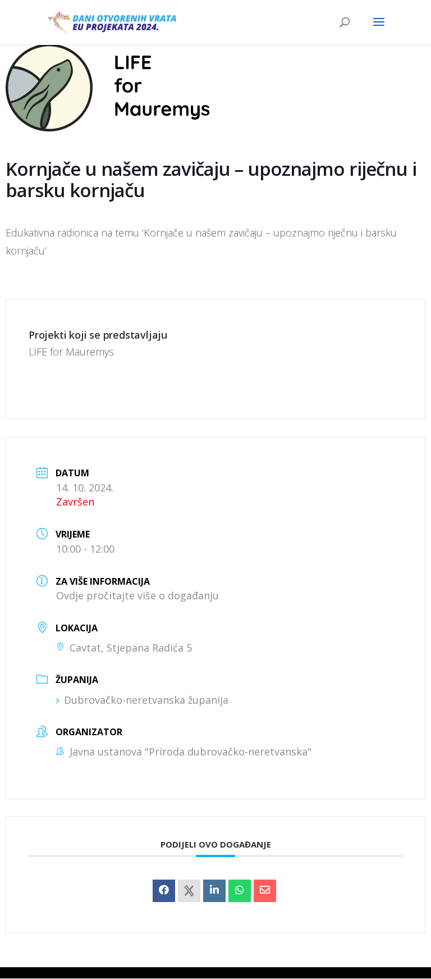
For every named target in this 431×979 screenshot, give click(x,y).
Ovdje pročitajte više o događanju (137, 595)
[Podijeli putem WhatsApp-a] (239, 891)
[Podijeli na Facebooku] (164, 891)
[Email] (265, 891)
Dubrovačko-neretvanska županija (146, 700)
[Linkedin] (214, 891)
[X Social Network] (189, 891)
